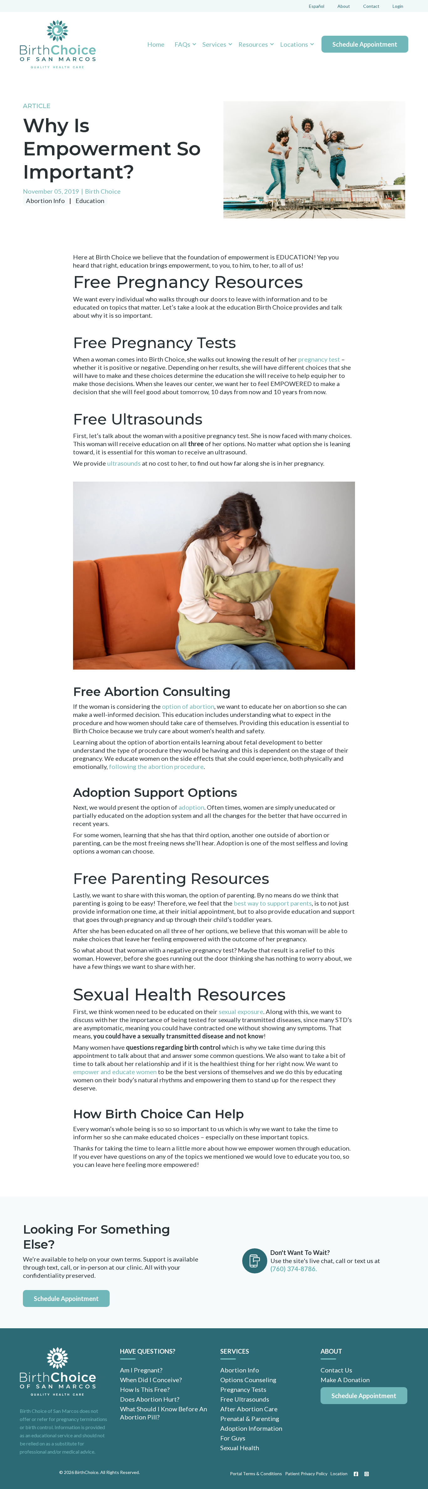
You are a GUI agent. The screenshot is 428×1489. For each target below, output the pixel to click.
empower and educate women (115, 1071)
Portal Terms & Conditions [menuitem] (256, 1473)
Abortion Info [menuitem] (239, 1370)
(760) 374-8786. (293, 1268)
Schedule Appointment (364, 44)
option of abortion (188, 706)
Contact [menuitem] (371, 6)
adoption (191, 807)
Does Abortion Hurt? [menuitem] (149, 1399)
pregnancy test (319, 359)
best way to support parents (273, 903)
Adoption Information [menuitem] (251, 1428)
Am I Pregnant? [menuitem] (141, 1370)
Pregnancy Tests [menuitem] (243, 1389)
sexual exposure (241, 1011)
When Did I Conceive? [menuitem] (151, 1379)
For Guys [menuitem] (232, 1438)
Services (214, 44)
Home (155, 44)
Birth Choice (103, 191)
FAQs (182, 44)
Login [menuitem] (398, 6)
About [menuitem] (343, 6)
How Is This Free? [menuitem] (145, 1389)
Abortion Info (45, 200)
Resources (253, 44)
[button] (183, 44)
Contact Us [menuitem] (336, 1370)
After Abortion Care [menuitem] (249, 1409)
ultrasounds (124, 463)
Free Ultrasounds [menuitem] (244, 1399)
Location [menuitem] (339, 1473)
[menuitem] (364, 1395)
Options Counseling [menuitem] (248, 1379)
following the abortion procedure (156, 766)
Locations (294, 44)
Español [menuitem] (316, 6)
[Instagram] (365, 1473)
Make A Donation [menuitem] (345, 1379)
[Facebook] (356, 1473)
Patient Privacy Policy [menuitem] (306, 1473)
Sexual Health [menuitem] (239, 1447)
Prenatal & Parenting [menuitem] (249, 1418)
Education (90, 200)
